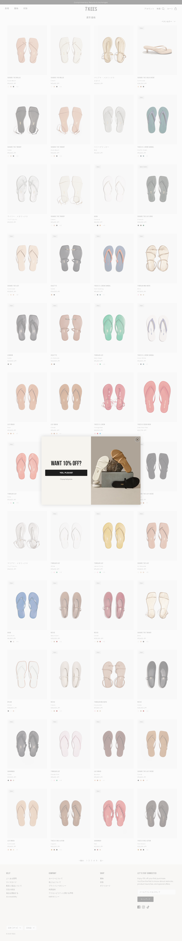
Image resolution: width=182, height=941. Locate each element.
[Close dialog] (137, 439)
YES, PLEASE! (66, 472)
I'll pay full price (66, 479)
